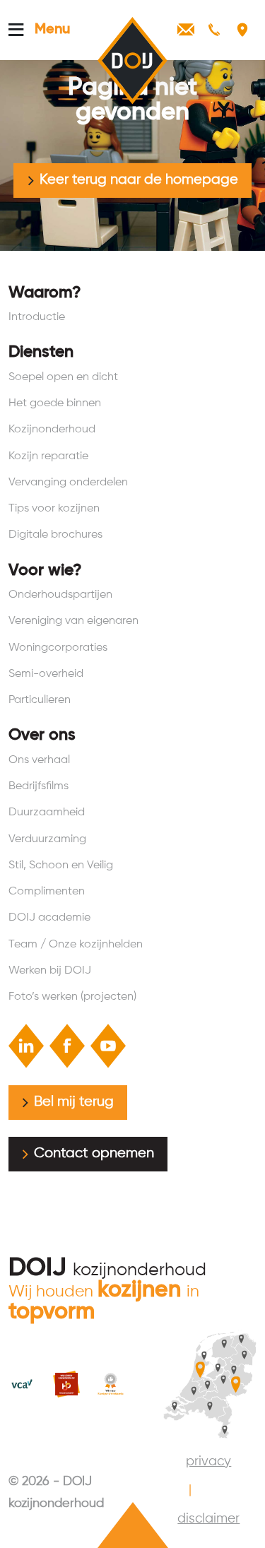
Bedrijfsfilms (38, 786)
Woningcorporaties (57, 648)
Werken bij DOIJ (49, 970)
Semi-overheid (45, 674)
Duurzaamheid (46, 812)
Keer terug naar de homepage (139, 179)
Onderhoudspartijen (60, 595)
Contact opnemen (94, 1153)
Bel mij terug (74, 1101)
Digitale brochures (55, 534)
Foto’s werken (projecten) (72, 997)
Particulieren (39, 700)
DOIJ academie (49, 917)
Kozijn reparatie (48, 456)
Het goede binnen (54, 403)
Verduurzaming (47, 839)
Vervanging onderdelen (68, 482)
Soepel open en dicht (63, 377)
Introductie (36, 317)
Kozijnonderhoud (51, 429)
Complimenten (46, 891)
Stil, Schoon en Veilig (60, 865)
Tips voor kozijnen (54, 508)
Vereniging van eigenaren (73, 621)
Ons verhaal (39, 760)
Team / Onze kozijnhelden (75, 944)
